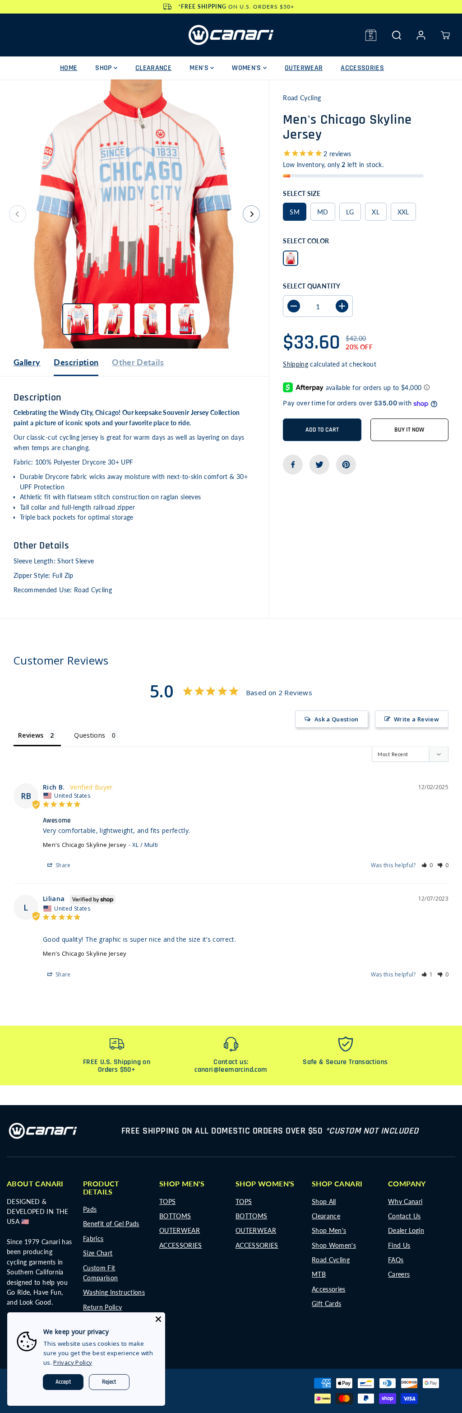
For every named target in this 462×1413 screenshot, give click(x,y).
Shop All (324, 1201)
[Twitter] (319, 464)
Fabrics (93, 1238)
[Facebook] (293, 464)
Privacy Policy (72, 1362)
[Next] (251, 214)
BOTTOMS (175, 1216)
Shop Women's (334, 1245)
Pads (90, 1209)
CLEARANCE (153, 68)
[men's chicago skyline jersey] (134, 214)
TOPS (167, 1201)
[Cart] (445, 35)
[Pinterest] (346, 464)
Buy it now (409, 430)
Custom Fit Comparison (100, 1273)
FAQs (395, 1260)
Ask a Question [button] (336, 719)
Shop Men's (329, 1230)
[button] (427, 865)
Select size (301, 193)
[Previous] (17, 214)
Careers (399, 1274)
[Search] (397, 35)
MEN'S (199, 68)
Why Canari (405, 1201)
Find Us (399, 1245)
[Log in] (421, 35)
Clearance (326, 1216)
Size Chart (98, 1253)
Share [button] (62, 865)
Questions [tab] (89, 735)
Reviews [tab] (30, 735)
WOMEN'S (247, 68)
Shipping (295, 364)
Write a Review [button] (416, 719)
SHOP (104, 68)
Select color (306, 241)
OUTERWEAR (304, 68)
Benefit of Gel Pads (111, 1223)
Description (76, 362)
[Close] (158, 1319)
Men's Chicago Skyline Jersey (85, 845)
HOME (68, 68)
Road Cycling (331, 1260)
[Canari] (231, 35)
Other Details (138, 362)
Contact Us (404, 1216)
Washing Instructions (114, 1292)
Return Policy (102, 1307)
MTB (319, 1274)
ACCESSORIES (362, 68)
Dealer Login (406, 1230)
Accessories (329, 1289)
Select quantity (311, 286)
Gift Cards (327, 1303)
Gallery (27, 362)
